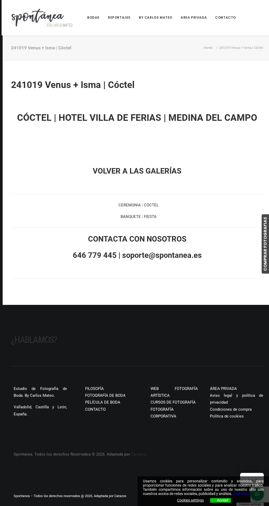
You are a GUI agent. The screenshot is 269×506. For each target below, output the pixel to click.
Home (208, 48)
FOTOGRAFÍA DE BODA (105, 395)
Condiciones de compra (231, 409)
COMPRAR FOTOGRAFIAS (265, 244)
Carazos (138, 454)
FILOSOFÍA (94, 388)
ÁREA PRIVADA (223, 388)
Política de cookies (227, 416)
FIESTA (150, 216)
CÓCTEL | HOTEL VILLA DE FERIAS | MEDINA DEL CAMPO (137, 117)
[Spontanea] (42, 17)
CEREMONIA (129, 205)
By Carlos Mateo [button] (155, 17)
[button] (13, 429)
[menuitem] (95, 17)
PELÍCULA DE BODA (102, 402)
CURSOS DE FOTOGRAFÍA (173, 402)
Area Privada (194, 17)
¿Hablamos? (34, 340)
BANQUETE (131, 216)
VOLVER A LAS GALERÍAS (137, 170)
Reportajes (119, 17)
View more (241, 494)
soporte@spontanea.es (162, 255)
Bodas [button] (93, 17)
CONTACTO (95, 409)
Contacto (225, 17)
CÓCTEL (151, 205)
